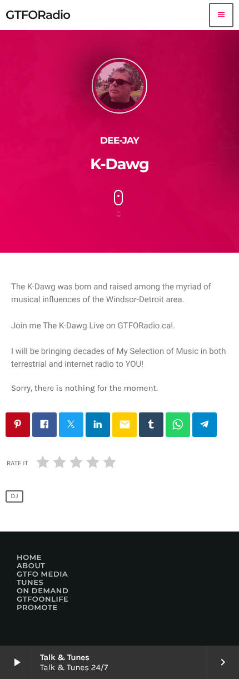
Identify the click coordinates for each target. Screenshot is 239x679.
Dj (14, 496)
